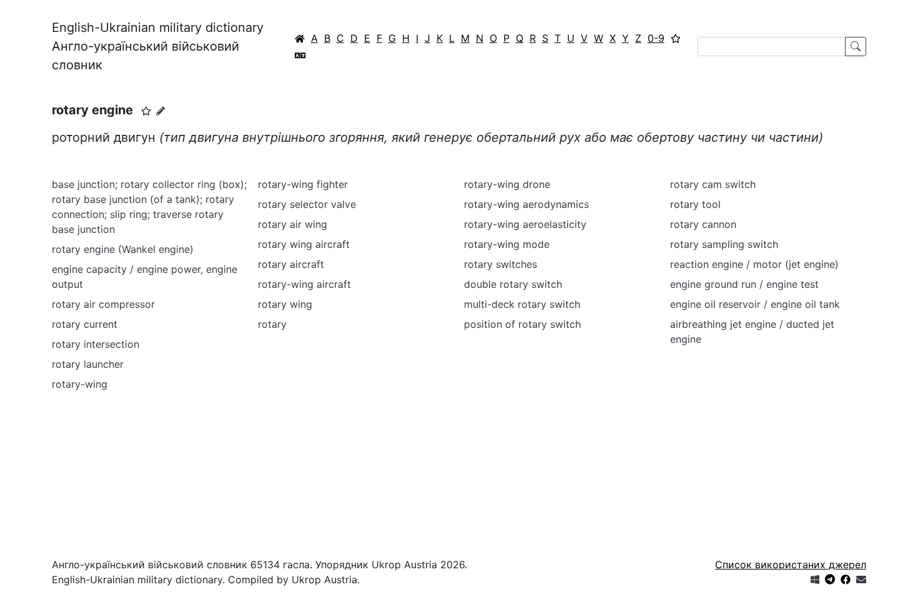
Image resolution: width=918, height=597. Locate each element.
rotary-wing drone (507, 184)
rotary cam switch (713, 184)
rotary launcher (88, 364)
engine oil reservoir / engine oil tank (755, 304)
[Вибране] (676, 38)
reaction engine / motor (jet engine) (754, 264)
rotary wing (285, 304)
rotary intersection (95, 344)
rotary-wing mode (507, 244)
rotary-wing (79, 384)
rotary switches (500, 264)
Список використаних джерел (790, 564)
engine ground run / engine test (744, 284)
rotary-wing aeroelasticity (525, 224)
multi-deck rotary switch (522, 304)
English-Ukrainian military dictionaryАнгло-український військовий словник (158, 46)
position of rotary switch (522, 324)
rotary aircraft (291, 264)
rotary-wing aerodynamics (526, 204)
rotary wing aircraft (304, 244)
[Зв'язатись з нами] (861, 579)
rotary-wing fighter (303, 184)
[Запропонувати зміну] (160, 111)
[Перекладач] (300, 55)
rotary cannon (703, 224)
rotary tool (695, 204)
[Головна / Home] (300, 38)
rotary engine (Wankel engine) (123, 249)
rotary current (84, 324)
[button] (146, 111)
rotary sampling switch (724, 244)
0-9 (656, 38)
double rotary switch (513, 284)
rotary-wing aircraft (304, 284)
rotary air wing (292, 224)
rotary (272, 324)
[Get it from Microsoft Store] (815, 579)
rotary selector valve (307, 204)
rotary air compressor (103, 304)
